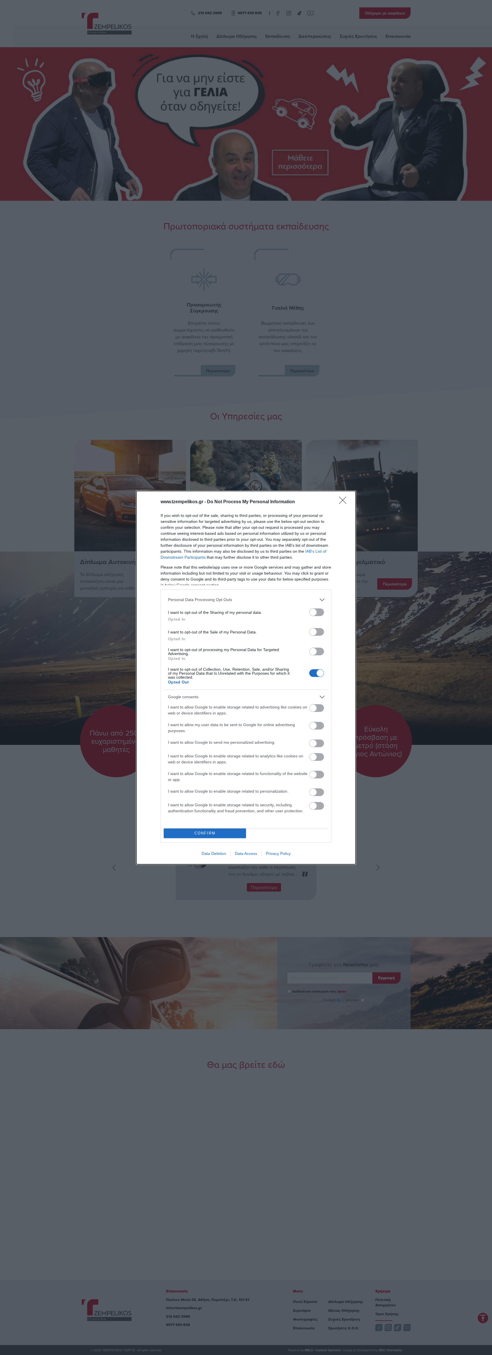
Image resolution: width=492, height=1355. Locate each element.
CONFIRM (205, 833)
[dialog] (246, 677)
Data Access (246, 853)
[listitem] (246, 600)
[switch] (316, 612)
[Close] (344, 502)
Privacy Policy (278, 853)
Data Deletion (214, 853)
